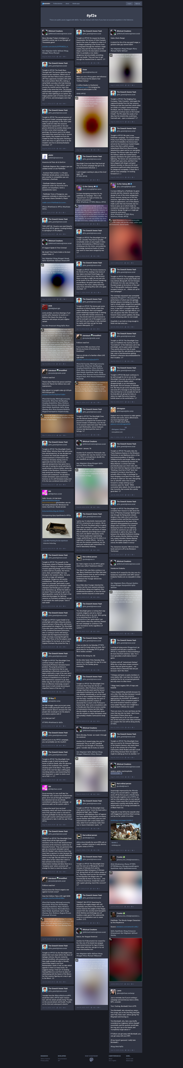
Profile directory (57, 3)
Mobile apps (76, 3)
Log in (129, 3)
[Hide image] (111, 55)
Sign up (137, 3)
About (67, 3)
